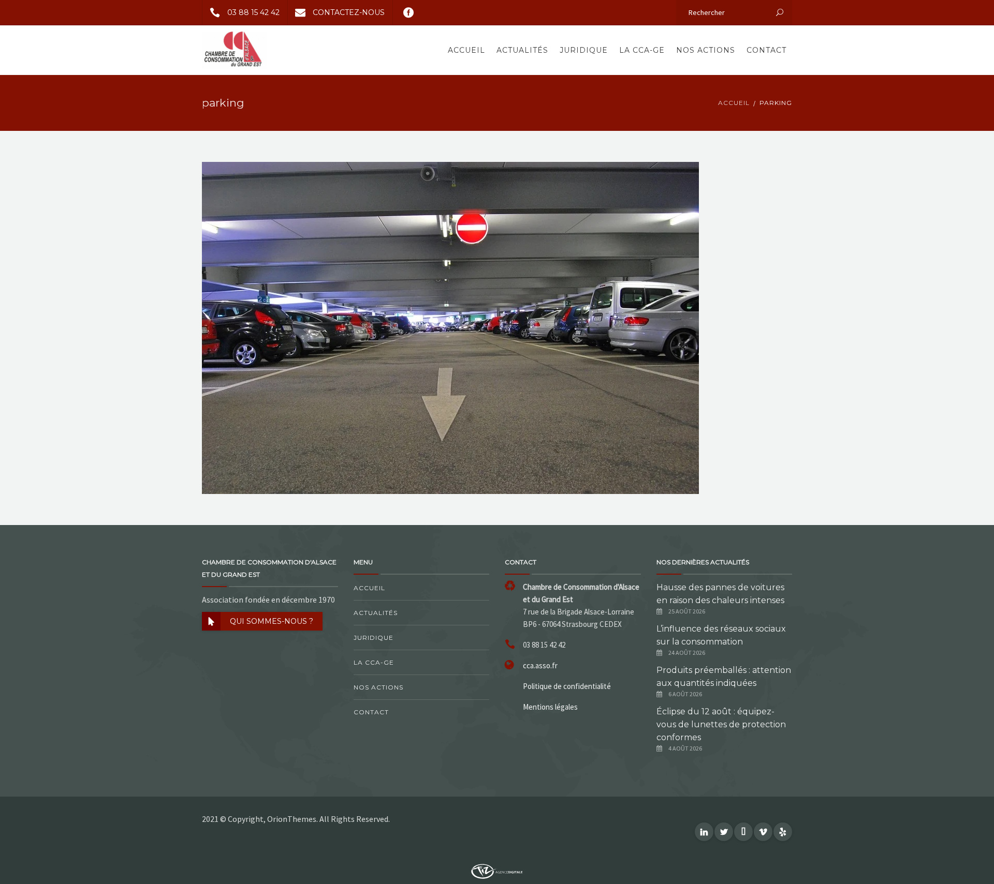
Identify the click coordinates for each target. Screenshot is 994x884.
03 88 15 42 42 (253, 12)
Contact (766, 50)
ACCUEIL (734, 103)
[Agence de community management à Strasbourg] (497, 870)
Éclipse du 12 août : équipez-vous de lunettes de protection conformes (721, 724)
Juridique (584, 50)
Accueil (466, 50)
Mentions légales (550, 707)
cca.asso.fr (540, 665)
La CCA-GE (642, 50)
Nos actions (705, 50)
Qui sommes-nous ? (271, 621)
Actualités (522, 50)
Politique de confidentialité (567, 686)
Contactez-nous (349, 12)
